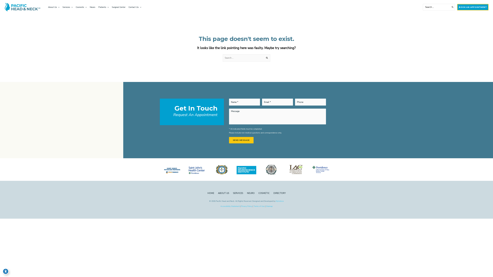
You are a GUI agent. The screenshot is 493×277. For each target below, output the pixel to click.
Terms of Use (259, 206)
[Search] (452, 7)
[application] (58, 7)
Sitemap (269, 206)
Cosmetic (264, 193)
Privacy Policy (246, 206)
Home (210, 193)
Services (238, 193)
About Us (223, 193)
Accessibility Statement (230, 206)
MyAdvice (280, 201)
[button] (473, 7)
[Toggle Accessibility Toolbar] (6, 271)
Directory (279, 193)
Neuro (251, 193)
